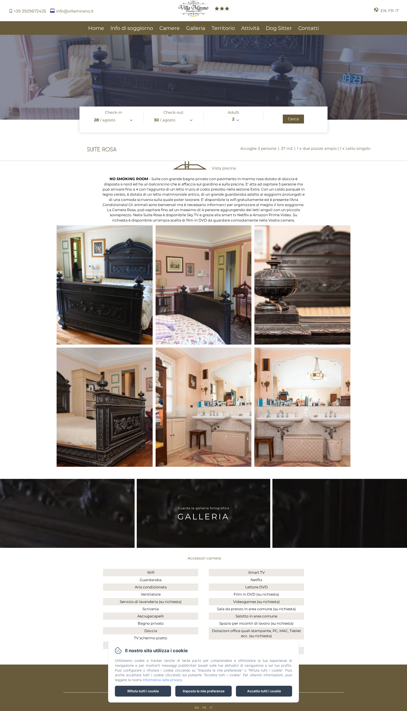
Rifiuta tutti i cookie (143, 691)
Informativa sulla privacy (162, 680)
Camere (169, 28)
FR (204, 708)
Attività (250, 28)
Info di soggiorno (131, 28)
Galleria (195, 28)
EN (197, 708)
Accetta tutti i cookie (264, 691)
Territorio (223, 28)
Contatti (308, 28)
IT (211, 708)
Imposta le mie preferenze (203, 691)
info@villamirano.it (75, 11)
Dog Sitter (279, 28)
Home (96, 28)
